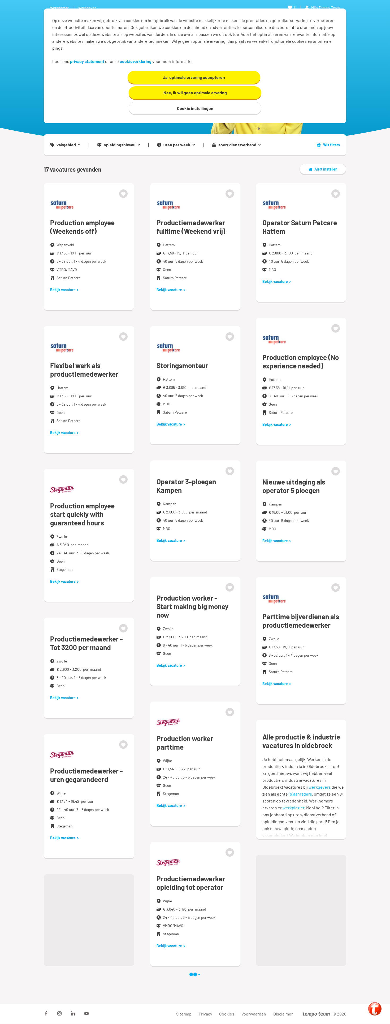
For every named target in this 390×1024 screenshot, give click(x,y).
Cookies (226, 1013)
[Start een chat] (375, 1008)
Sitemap (184, 1013)
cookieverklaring (135, 61)
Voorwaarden (253, 1013)
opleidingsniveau (120, 145)
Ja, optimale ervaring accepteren (194, 77)
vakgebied (66, 145)
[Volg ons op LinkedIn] (73, 1013)
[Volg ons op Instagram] (59, 1013)
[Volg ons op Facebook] (46, 1013)
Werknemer (59, 7)
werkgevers (320, 786)
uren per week (176, 145)
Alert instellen (325, 169)
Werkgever (87, 7)
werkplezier (293, 807)
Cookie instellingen (195, 108)
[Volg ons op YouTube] (86, 1013)
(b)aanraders (300, 793)
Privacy (205, 1013)
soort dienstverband (237, 145)
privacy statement (87, 61)
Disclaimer (283, 1013)
